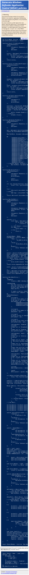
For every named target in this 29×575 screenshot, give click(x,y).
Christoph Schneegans (11, 571)
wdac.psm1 (25, 38)
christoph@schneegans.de (9, 573)
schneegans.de (5, 11)
